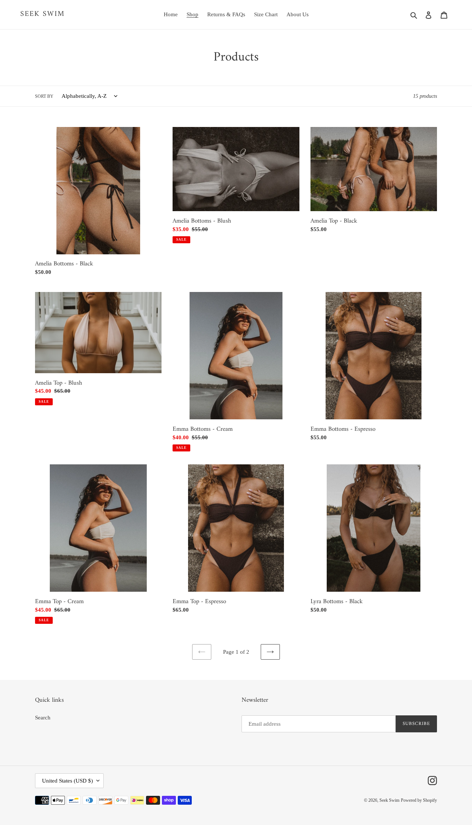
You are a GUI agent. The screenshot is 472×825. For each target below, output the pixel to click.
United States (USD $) (67, 781)
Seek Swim (42, 14)
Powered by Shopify (419, 800)
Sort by (44, 96)
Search (43, 718)
